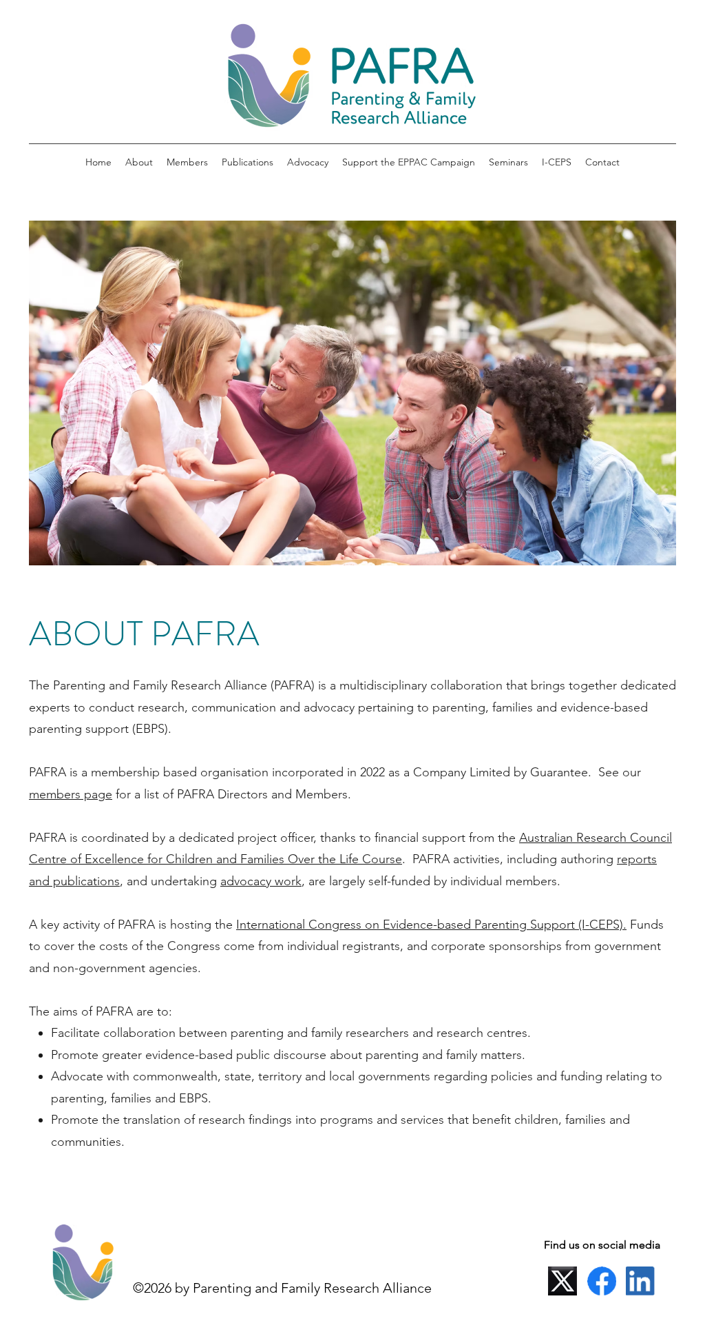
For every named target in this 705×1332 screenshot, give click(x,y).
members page (70, 794)
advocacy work (261, 881)
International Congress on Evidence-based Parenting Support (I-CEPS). (431, 924)
